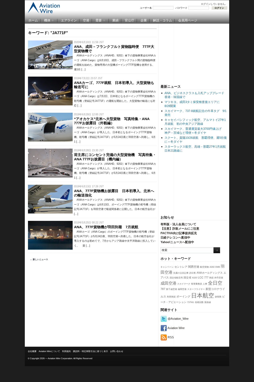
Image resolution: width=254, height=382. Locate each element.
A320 (194, 277)
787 (163, 289)
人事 (205, 284)
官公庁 (129, 20)
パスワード (181, 8)
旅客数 (218, 296)
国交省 (187, 277)
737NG (190, 302)
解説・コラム (162, 20)
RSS (170, 337)
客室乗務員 (196, 284)
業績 (115, 20)
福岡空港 (182, 289)
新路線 (207, 302)
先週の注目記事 (181, 273)
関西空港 (193, 266)
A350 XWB (215, 267)
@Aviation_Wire (178, 318)
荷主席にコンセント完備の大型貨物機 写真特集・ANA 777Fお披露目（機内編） (115, 157)
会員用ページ (187, 20)
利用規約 (66, 351)
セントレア (180, 267)
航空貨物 (204, 267)
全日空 (215, 283)
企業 (143, 20)
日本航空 (202, 295)
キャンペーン (167, 267)
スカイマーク (183, 284)
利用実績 (171, 296)
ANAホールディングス (210, 272)
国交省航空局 (176, 277)
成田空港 (168, 283)
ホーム (33, 20)
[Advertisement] (194, 53)
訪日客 (192, 273)
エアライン (69, 20)
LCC (200, 277)
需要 (98, 20)
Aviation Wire (176, 328)
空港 (86, 20)
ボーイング (183, 296)
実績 (211, 277)
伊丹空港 (218, 277)
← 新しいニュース (39, 259)
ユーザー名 (146, 8)
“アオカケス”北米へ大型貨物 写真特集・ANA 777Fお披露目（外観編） (111, 121)
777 (206, 277)
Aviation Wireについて (49, 351)
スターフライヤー (196, 289)
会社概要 (32, 351)
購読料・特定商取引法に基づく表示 (90, 351)
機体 (47, 20)
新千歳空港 (171, 289)
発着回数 (199, 302)
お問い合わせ (116, 351)
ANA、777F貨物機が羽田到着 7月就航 (106, 227)
